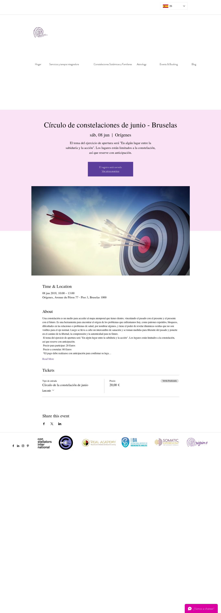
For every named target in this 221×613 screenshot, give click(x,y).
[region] (37, 75)
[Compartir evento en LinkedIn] (59, 423)
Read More (48, 358)
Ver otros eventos (110, 171)
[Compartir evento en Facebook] (43, 423)
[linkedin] (18, 445)
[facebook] (13, 445)
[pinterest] (27, 445)
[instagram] (23, 445)
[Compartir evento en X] (51, 423)
